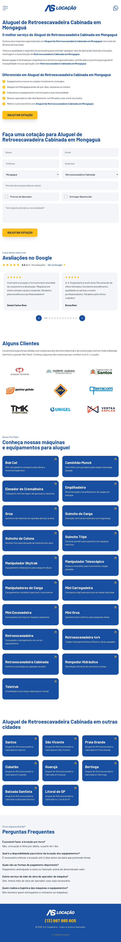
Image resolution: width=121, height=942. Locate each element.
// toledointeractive (61, 934)
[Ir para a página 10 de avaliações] (71, 318)
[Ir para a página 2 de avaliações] (49, 318)
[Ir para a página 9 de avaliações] (68, 318)
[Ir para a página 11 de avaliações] (73, 318)
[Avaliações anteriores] (39, 318)
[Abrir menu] (5, 8)
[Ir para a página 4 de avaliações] (55, 318)
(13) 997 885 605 (60, 920)
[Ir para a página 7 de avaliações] (63, 318)
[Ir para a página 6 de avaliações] (60, 318)
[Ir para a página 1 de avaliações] (46, 318)
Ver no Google (55, 264)
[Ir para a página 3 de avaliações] (52, 318)
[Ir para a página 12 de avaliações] (76, 318)
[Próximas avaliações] (82, 318)
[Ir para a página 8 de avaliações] (65, 318)
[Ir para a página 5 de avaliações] (57, 318)
